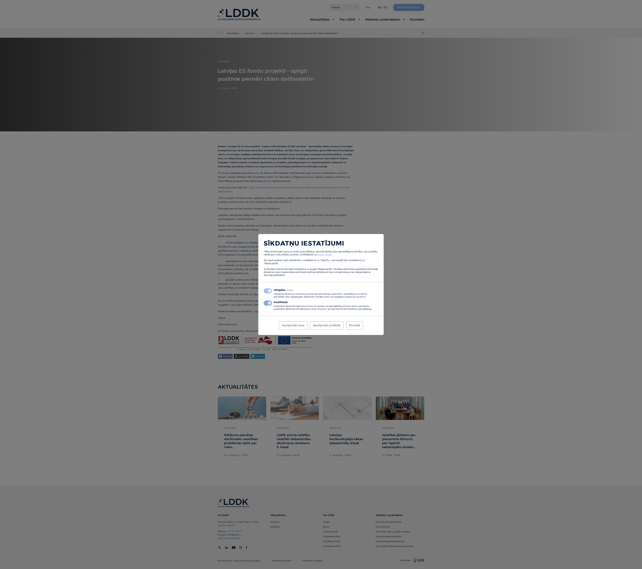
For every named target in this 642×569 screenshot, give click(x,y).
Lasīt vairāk (325, 254)
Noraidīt (354, 325)
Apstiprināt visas (293, 325)
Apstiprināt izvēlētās (327, 325)
